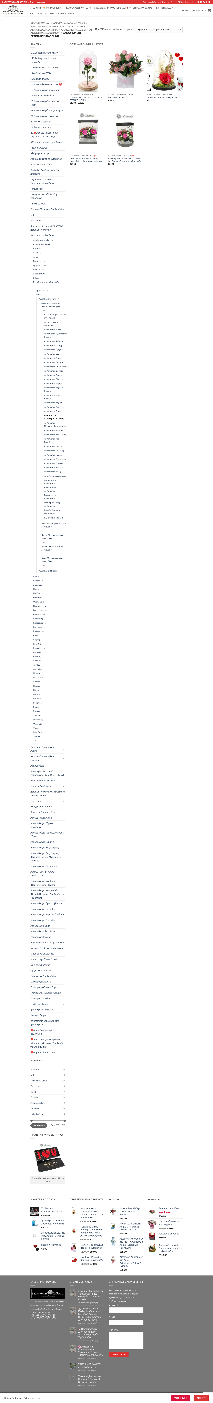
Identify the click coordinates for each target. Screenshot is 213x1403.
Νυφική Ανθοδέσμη (40, 964)
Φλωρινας (37, 724)
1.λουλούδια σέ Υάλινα (41, 73)
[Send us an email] (201, 2)
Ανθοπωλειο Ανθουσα (54, 341)
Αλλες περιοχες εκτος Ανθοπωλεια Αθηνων (50, 304)
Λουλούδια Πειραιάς (40, 937)
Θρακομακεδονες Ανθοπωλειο (52, 504)
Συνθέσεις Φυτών (39, 1004)
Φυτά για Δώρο (38, 1015)
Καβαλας (37, 614)
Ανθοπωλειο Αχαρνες (53, 349)
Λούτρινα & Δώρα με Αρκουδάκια (47, 942)
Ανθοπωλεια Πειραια (48, 570)
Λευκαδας (37, 669)
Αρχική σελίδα (40, 23)
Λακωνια (37, 652)
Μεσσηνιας (38, 677)
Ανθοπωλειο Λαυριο (53, 411)
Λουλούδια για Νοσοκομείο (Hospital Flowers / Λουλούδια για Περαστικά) (47, 894)
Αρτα (35, 252)
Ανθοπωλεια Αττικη (41, 244)
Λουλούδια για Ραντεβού (42, 909)
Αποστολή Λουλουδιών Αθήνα (42, 749)
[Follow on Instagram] (195, 2)
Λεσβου (36, 665)
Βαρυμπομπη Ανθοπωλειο (50, 489)
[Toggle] (63, 188)
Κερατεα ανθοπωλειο (53, 517)
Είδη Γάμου (36, 801)
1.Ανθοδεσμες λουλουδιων (44, 52)
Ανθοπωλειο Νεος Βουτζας (52, 440)
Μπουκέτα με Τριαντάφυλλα (44, 959)
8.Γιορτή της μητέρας (40, 153)
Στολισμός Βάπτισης (40, 981)
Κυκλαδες (37, 648)
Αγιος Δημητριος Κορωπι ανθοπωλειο (55, 316)
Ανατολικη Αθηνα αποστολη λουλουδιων (54, 525)
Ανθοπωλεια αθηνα (44, 29)
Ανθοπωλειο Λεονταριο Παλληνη (54, 417)
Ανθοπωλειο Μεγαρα (53, 430)
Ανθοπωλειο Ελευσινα (54, 379)
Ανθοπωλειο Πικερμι (53, 455)
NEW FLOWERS (38, 203)
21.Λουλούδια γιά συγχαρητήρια (46, 110)
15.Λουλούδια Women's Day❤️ (46, 84)
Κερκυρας (37, 627)
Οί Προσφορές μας (142, 8)
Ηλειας (36, 589)
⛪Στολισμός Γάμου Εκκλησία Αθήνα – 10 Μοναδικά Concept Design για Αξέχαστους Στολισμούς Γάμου (89, 1314)
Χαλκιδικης (38, 732)
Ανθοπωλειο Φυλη (52, 471)
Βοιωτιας (37, 261)
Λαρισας (37, 656)
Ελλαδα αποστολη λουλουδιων (51, 26)
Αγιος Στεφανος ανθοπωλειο (51, 323)
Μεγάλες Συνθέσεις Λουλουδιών (46, 948)
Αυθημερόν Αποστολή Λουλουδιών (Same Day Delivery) (47, 773)
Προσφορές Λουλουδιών (43, 976)
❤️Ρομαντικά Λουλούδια (42, 1052)
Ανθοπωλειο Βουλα (53, 358)
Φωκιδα (36, 728)
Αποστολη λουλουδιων (69, 23)
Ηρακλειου (38, 597)
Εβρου (36, 278)
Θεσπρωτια (38, 601)
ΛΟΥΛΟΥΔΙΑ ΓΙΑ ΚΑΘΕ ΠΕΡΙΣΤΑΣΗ (42, 873)
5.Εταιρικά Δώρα (38, 147)
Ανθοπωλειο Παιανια (53, 446)
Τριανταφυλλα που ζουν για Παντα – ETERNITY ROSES (86, 98)
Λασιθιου (37, 660)
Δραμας (36, 269)
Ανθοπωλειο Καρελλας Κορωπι (54, 389)
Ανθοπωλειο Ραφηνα (53, 463)
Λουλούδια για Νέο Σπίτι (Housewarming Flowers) (42, 883)
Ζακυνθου (37, 585)
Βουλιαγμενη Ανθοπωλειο (50, 497)
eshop (89, 8)
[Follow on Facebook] (193, 2)
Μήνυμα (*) (114, 1329)
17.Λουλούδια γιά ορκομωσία (45, 90)
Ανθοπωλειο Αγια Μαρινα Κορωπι (55, 335)
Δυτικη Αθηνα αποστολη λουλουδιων (52, 548)
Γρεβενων (37, 265)
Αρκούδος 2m (37, 765)
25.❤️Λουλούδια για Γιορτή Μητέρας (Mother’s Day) (44, 134)
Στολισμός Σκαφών (40, 998)
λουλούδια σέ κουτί (116, 97)
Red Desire (35, 220)
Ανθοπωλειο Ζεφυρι (53, 383)
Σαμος (36, 707)
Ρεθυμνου (37, 698)
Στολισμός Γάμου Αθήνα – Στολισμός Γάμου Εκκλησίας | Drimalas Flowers (90, 1295)
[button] (184, 2)
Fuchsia (34, 1097)
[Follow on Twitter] (198, 2)
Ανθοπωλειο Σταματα (53, 467)
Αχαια (35, 257)
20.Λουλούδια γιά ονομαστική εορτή (45, 103)
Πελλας (36, 686)
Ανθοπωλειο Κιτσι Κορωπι (52, 397)
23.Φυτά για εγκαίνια (40, 121)
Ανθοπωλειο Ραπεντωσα (55, 459)
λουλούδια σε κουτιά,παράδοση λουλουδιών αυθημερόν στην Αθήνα (86, 159)
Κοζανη (36, 639)
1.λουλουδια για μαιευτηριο (44, 67)
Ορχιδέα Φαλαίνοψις (40, 970)
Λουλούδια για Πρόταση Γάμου (46, 903)
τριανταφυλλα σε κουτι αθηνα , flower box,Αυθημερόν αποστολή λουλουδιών (125, 159)
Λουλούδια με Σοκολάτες (42, 931)
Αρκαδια (37, 248)
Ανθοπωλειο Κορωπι (53, 402)
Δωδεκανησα (39, 273)
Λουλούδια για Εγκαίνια (42, 841)
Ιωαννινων (38, 610)
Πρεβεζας (37, 694)
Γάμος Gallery (74, 8)
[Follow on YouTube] (209, 2)
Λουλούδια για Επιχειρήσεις (44, 847)
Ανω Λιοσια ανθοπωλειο (55, 476)
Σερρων (36, 711)
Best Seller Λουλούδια (41, 164)
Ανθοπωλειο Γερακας (53, 362)
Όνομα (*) (113, 1305)
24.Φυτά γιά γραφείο (40, 127)
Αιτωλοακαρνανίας (41, 240)
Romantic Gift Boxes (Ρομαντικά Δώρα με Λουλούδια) (46, 227)
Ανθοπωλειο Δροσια (53, 375)
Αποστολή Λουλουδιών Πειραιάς (42, 758)
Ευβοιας (37, 576)
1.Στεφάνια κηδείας (39, 78)
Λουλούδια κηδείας (40, 925)
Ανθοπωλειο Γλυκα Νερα (55, 366)
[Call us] (204, 2)
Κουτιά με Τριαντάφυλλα (42, 812)
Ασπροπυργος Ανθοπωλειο (51, 482)
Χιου (35, 740)
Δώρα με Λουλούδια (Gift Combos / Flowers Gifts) (47, 793)
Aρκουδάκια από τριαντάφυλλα (46, 158)
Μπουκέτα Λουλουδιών (42, 953)
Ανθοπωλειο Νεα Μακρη (55, 434)
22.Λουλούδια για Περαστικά (44, 116)
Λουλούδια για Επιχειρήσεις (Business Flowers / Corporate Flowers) (45, 857)
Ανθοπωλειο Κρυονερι (54, 407)
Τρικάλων (37, 715)
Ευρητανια (38, 580)
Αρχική (37, 8)
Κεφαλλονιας (39, 631)
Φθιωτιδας (38, 719)
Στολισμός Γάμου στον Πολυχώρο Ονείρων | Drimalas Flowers (89, 1379)
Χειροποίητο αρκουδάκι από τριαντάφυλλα (44, 1022)
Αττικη (80, 26)
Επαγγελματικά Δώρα (41, 806)
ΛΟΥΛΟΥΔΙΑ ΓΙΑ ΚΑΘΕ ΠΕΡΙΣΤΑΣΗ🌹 (111, 8)
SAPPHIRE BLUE (38, 1080)
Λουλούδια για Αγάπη (41, 817)
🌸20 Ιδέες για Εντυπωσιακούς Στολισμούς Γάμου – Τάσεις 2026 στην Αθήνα (90, 1350)
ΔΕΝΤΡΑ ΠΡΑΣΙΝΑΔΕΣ (42, 780)
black (33, 1091)
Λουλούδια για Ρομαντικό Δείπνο (47, 914)
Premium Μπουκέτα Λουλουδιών (47, 209)
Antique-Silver (37, 1102)
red (32, 214)
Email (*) (112, 1317)
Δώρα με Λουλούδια (40, 786)
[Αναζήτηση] (30, 8)
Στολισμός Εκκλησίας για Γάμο (45, 992)
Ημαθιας (37, 593)
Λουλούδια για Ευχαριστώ (43, 866)
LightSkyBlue (36, 1114)
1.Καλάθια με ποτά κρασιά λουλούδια (43, 60)
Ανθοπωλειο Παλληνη (54, 450)
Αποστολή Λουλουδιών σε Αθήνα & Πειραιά (52, 13)
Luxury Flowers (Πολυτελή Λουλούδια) (43, 196)
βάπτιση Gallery (165, 8)
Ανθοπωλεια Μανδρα (53, 329)
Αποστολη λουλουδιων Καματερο (162, 97)
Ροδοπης (37, 703)
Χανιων (36, 736)
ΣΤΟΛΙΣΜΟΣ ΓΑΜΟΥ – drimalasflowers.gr (90, 1365)
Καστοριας (38, 623)
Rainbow (34, 1069)
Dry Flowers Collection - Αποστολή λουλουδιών (42, 181)
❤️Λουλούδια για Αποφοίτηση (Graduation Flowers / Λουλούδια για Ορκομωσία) (47, 1043)
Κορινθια (37, 644)
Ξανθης (36, 681)
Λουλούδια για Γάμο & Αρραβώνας (41, 825)
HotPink (34, 1108)
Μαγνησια (37, 673)
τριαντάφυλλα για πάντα (42, 1009)
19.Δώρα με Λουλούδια (42, 95)
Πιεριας (36, 690)
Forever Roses (53, 8)
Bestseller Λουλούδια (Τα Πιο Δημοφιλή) (45, 172)
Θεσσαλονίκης (39, 606)
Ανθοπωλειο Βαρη (52, 354)
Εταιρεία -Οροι (168, 2)
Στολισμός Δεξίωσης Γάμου (44, 987)
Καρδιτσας (38, 618)
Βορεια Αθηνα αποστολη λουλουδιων (52, 536)
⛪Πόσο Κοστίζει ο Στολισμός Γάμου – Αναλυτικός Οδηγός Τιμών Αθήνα (88, 1333)
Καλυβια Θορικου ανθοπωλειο (52, 512)
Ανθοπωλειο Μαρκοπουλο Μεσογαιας (55, 424)
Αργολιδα (40, 290)
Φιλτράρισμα (39, 1125)
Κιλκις (35, 635)
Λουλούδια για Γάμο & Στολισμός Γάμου (47, 834)
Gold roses (35, 1086)
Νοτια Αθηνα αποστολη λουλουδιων (51, 559)
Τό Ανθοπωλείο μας (151, 2)
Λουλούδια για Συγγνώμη (43, 920)
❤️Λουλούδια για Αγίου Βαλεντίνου (42, 1032)
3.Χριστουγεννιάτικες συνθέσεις (46, 142)
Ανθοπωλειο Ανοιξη (53, 345)
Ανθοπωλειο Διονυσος (54, 371)
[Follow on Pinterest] (206, 2)
